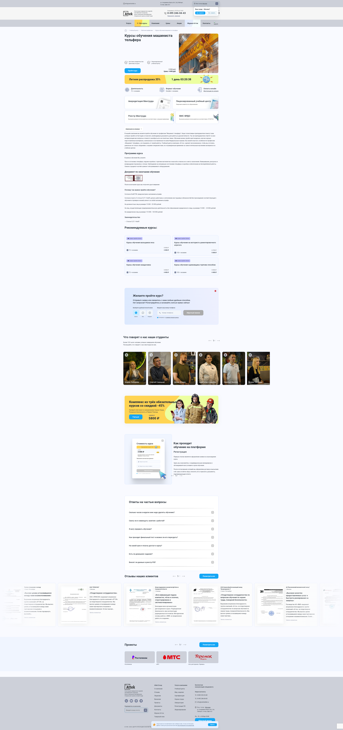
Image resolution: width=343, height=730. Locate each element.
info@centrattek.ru (130, 3)
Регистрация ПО (180, 706)
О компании (158, 689)
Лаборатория (179, 703)
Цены (168, 23)
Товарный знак (159, 716)
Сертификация (179, 696)
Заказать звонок (173, 16)
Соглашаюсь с (168, 317)
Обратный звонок (193, 313)
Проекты (157, 703)
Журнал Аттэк (192, 23)
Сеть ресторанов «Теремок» (196, 664)
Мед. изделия (179, 692)
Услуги (128, 23)
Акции (179, 23)
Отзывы (157, 692)
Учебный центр (180, 689)
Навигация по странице (133, 129)
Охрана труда (179, 699)
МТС (157, 664)
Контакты (206, 23)
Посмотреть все (209, 576)
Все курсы (143, 23)
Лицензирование (180, 710)
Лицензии (157, 696)
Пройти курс (132, 71)
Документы (158, 706)
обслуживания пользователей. (186, 725)
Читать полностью (29, 617)
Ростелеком (128, 664)
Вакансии (157, 699)
